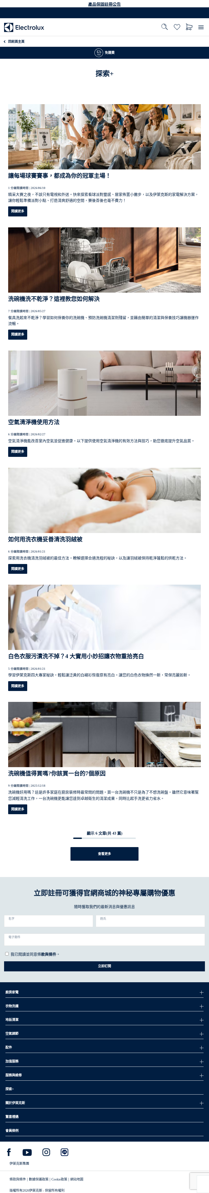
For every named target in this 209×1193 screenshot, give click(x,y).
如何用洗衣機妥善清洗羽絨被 (45, 539)
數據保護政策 (38, 1179)
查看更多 (104, 854)
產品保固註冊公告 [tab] (104, 4)
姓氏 (103, 918)
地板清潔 (12, 1020)
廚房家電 (12, 992)
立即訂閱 (104, 966)
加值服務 (12, 1061)
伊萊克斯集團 (19, 1164)
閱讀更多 (17, 211)
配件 (8, 1047)
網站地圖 (76, 1179)
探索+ (9, 1089)
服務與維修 (13, 1075)
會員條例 (12, 1131)
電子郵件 (14, 937)
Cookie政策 (59, 1179)
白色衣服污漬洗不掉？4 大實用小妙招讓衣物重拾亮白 (76, 656)
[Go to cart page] (189, 27)
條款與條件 (18, 1179)
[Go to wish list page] (177, 27)
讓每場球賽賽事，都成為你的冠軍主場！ (59, 175)
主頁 (16, 42)
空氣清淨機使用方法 (34, 422)
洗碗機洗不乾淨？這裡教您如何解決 (54, 299)
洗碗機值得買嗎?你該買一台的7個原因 (57, 773)
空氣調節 (12, 1034)
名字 (11, 918)
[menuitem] (24, 27)
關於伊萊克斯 (15, 1103)
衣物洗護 (12, 1006)
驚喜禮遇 (12, 1117)
